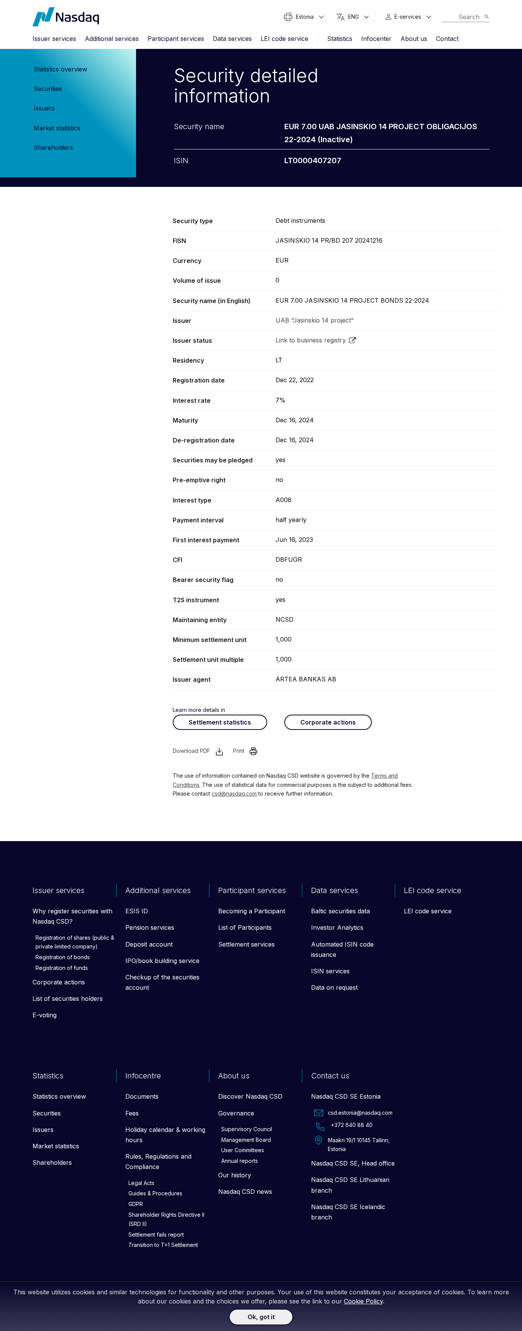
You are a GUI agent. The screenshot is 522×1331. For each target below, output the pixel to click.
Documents (142, 1096)
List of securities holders (67, 998)
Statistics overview (60, 69)
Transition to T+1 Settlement (163, 1245)
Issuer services (54, 38)
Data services (232, 38)
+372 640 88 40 (352, 1125)
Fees (132, 1113)
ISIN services (330, 971)
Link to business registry (311, 340)
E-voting (44, 1015)
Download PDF (192, 750)
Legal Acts (141, 1183)
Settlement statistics (220, 722)
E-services (407, 16)
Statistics (339, 38)
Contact (447, 38)
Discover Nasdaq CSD (250, 1096)
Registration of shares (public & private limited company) (75, 942)
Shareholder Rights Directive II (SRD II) (166, 1219)
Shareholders (53, 147)
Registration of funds (62, 968)
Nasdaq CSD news (245, 1191)
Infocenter (376, 38)
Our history (234, 1175)
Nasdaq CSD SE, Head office (353, 1163)
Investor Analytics (337, 927)
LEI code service (284, 38)
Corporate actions (328, 722)
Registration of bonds (63, 957)
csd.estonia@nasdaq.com (360, 1112)
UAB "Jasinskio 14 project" (315, 320)
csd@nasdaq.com (234, 793)
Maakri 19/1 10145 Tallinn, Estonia (359, 1145)
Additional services (112, 38)
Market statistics (57, 128)
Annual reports (239, 1161)
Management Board (246, 1139)
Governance (236, 1113)
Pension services (149, 927)
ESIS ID (136, 911)
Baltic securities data (340, 911)
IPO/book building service (162, 961)
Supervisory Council (246, 1129)
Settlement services (246, 944)
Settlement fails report (156, 1234)
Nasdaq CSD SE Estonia (346, 1096)
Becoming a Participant (251, 911)
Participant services (176, 38)
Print (239, 750)
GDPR (135, 1204)
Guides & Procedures (155, 1193)
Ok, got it (261, 1317)
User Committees (242, 1150)
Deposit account (149, 944)
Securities (48, 88)
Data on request (334, 987)
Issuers (44, 108)
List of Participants (245, 927)
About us (413, 38)
